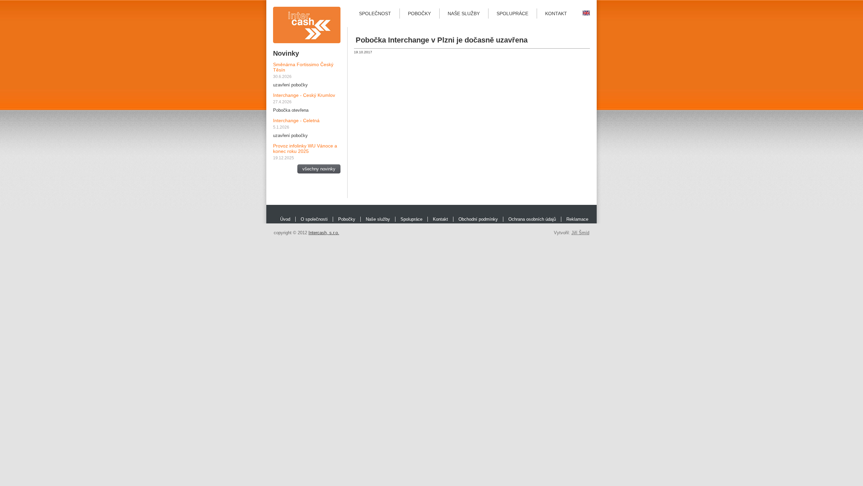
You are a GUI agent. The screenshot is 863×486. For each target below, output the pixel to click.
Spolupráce (512, 13)
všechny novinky (318, 168)
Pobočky (419, 13)
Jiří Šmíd (580, 232)
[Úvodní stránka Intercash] (306, 25)
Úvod (285, 219)
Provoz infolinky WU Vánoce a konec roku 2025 (305, 148)
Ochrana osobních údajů (532, 219)
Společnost (375, 13)
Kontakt (556, 13)
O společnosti (314, 219)
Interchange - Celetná (296, 120)
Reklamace (577, 219)
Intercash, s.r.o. (323, 232)
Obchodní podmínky (478, 219)
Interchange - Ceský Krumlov (304, 95)
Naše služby (464, 13)
